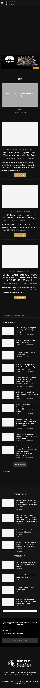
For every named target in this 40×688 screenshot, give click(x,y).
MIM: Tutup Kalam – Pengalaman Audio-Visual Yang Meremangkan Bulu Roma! (20, 153)
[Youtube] (32, 3)
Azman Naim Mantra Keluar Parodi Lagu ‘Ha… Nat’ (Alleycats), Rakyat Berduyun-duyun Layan (26, 380)
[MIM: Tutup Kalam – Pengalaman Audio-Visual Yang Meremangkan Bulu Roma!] (20, 134)
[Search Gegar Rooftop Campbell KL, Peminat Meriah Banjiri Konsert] (8, 437)
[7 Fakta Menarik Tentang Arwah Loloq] (8, 355)
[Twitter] (27, 3)
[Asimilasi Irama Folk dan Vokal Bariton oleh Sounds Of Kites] (8, 395)
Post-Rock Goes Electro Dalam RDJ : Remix (20, 94)
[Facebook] (25, 3)
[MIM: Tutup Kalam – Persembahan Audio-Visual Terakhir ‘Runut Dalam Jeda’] (20, 196)
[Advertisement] (20, 32)
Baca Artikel (20, 175)
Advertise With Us (10, 672)
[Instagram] (29, 3)
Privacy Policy (31, 672)
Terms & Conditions (29, 675)
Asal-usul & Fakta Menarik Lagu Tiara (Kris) (26, 341)
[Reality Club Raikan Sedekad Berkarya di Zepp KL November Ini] (8, 533)
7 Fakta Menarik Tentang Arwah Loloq (25, 353)
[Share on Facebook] (19, 115)
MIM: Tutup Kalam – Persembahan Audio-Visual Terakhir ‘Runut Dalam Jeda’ (20, 216)
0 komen (16, 112)
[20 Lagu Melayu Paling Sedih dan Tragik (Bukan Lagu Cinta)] (8, 331)
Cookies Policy (21, 672)
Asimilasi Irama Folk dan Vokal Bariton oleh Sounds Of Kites (27, 394)
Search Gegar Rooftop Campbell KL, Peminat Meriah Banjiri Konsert (27, 436)
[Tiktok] (34, 3)
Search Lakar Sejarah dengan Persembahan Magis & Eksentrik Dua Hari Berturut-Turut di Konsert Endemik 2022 (26, 451)
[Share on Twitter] (21, 115)
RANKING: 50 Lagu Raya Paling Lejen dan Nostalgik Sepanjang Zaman (26, 367)
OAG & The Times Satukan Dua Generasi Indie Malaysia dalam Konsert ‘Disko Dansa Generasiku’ (26, 503)
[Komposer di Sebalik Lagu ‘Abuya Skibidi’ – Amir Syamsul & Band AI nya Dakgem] (8, 408)
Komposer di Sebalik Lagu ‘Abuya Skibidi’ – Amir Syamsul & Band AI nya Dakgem (25, 408)
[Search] (38, 3)
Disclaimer (18, 675)
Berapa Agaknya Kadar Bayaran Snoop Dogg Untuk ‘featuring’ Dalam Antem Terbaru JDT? (26, 422)
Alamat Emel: (6, 630)
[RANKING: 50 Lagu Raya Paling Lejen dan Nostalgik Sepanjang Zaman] (8, 368)
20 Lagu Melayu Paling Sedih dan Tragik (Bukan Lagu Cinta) (26, 330)
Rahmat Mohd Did (12, 221)
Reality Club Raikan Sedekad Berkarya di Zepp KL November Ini (26, 532)
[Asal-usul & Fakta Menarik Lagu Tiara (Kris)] (8, 343)
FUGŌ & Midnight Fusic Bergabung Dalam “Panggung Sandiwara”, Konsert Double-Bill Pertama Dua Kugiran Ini (27, 518)
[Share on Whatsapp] (24, 115)
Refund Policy (9, 675)
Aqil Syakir (12, 158)
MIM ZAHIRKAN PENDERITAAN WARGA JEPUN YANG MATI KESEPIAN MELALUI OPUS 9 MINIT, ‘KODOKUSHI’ (20, 277)
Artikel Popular (20, 465)
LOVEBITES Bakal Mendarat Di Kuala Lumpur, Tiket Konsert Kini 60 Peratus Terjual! (26, 545)
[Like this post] (16, 115)
